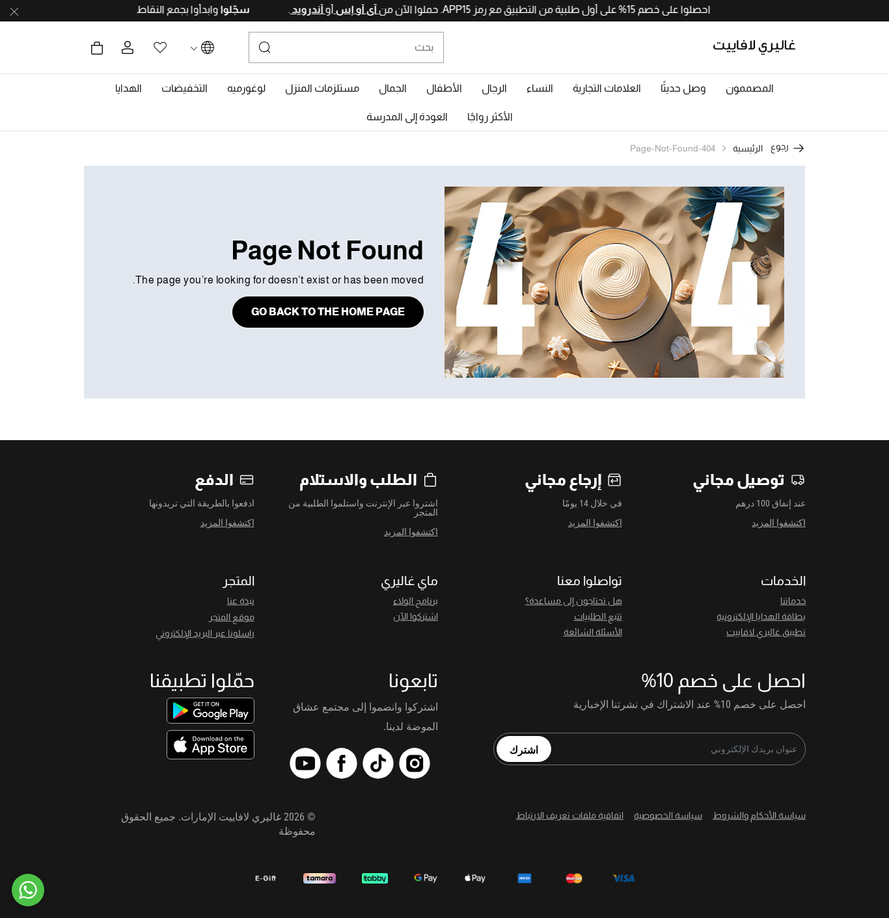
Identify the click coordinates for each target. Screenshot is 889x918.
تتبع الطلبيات (598, 616)
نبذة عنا (240, 601)
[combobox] (346, 47)
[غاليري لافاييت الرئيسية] (760, 47)
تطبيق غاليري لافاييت (766, 632)
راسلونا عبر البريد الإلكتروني (205, 633)
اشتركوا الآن (415, 616)
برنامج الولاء (415, 601)
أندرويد (290, 9)
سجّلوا (216, 9)
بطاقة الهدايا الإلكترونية (761, 616)
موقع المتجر (231, 617)
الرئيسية (748, 148)
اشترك (524, 748)
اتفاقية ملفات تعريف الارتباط (569, 815)
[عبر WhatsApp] (28, 890)
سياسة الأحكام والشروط (759, 815)
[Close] (14, 11)
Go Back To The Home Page (328, 311)
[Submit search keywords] (265, 47)
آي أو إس (338, 9)
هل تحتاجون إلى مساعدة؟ (573, 601)
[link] (607, 88)
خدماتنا (793, 601)
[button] (750, 88)
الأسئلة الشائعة (593, 632)
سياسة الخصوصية (668, 815)
